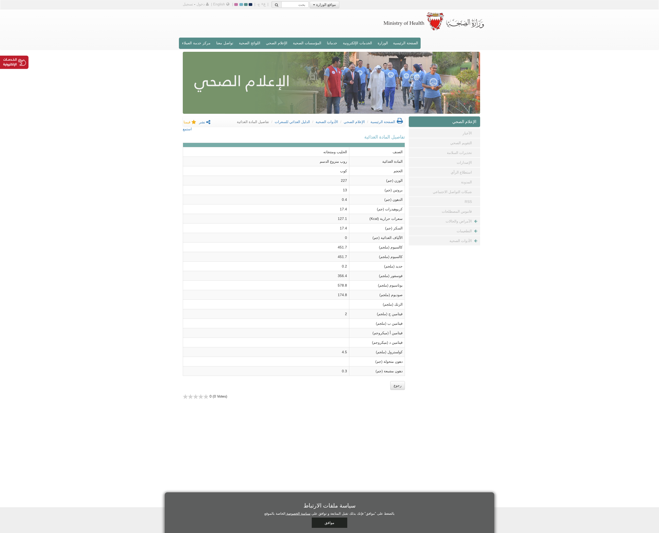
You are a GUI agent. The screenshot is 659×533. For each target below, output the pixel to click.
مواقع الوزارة (325, 5)
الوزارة (383, 43)
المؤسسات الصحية (307, 43)
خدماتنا (332, 43)
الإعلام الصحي (276, 43)
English (219, 4)
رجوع (398, 385)
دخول (200, 4)
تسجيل (188, 4)
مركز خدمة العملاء (196, 43)
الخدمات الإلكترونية (357, 43)
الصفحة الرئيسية (405, 43)
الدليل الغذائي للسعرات (292, 122)
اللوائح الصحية (249, 43)
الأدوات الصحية (327, 122)
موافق (329, 523)
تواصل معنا (224, 43)
